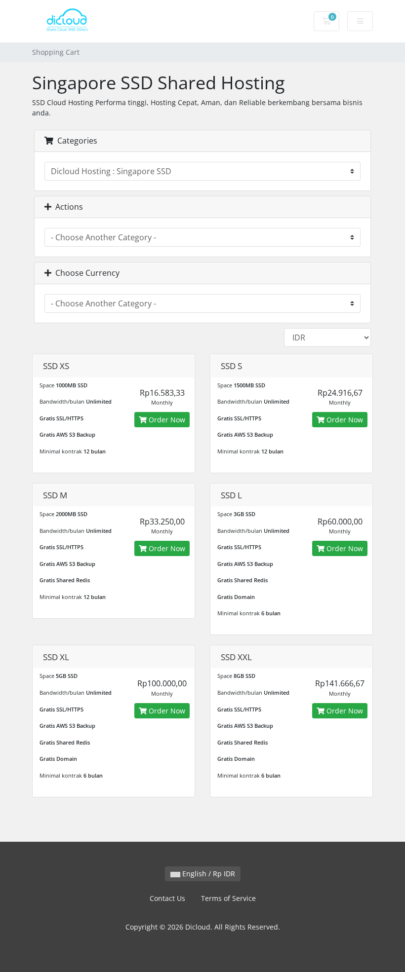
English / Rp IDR (207, 873)
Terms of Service (228, 898)
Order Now (166, 419)
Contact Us (167, 898)
